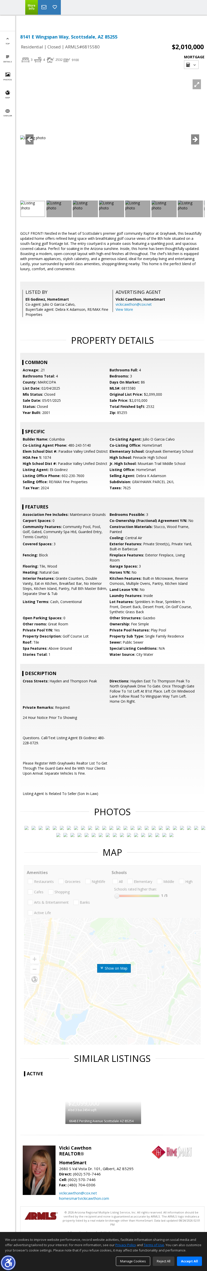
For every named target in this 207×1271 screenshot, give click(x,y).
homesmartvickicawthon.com (84, 1198)
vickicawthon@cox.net (134, 304)
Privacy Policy (125, 1245)
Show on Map (115, 968)
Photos (7, 79)
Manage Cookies (133, 1261)
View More (124, 309)
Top (8, 43)
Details (7, 61)
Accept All (189, 1261)
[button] (8, 1263)
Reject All (163, 1261)
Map (7, 97)
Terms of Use (154, 1245)
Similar (7, 115)
